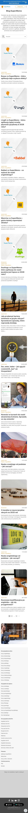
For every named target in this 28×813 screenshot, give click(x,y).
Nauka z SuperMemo (6, 73)
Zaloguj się (20, 6)
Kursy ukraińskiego (5, 672)
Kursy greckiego (5, 705)
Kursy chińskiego (5, 680)
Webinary (3, 735)
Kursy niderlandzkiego (6, 675)
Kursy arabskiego (5, 695)
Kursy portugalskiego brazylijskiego (9, 710)
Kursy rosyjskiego (5, 668)
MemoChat (3, 756)
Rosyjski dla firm (5, 730)
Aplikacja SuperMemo (6, 754)
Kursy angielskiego (5, 653)
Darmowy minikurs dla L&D (7, 747)
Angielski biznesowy (6, 743)
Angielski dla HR (5, 740)
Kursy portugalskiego (6, 693)
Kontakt (3, 766)
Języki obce (4, 72)
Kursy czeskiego (5, 688)
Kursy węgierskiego (5, 698)
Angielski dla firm (5, 721)
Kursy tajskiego (4, 712)
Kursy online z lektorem (6, 758)
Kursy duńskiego (5, 686)
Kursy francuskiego (5, 665)
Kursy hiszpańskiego (6, 658)
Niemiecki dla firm (5, 723)
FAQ (2, 763)
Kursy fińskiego (4, 703)
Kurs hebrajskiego (5, 715)
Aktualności (3, 262)
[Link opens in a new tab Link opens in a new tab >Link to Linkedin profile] (12, 800)
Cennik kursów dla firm (6, 738)
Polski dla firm (4, 733)
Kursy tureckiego (5, 700)
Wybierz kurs (14, 636)
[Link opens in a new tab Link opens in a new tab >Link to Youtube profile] (15, 800)
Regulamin (9, 808)
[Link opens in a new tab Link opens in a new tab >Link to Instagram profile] (18, 800)
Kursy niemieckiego (5, 656)
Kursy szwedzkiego (5, 677)
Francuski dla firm (5, 728)
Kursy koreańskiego (5, 708)
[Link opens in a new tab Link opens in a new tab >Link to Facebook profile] (9, 800)
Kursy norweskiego (5, 670)
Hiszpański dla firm (5, 726)
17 (16, 616)
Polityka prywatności (16, 808)
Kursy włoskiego (5, 660)
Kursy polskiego (5, 663)
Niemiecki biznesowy (6, 745)
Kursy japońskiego (5, 691)
